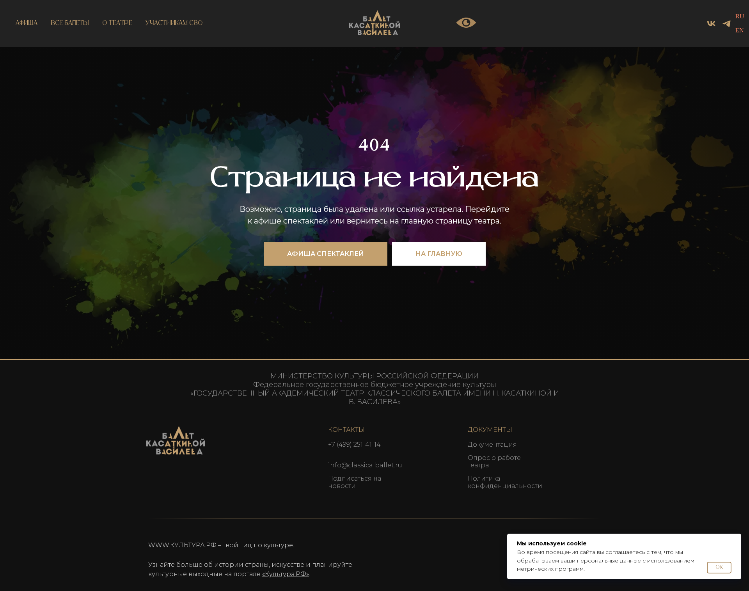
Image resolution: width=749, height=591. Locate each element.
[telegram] (726, 23)
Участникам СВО (174, 23)
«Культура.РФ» (285, 574)
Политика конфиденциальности (505, 482)
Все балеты (70, 23)
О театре (117, 23)
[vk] (711, 23)
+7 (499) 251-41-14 (354, 444)
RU (739, 16)
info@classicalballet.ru (365, 465)
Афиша (26, 23)
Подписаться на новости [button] (354, 482)
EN (739, 30)
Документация (492, 444)
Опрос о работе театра (494, 461)
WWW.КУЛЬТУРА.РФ (182, 545)
